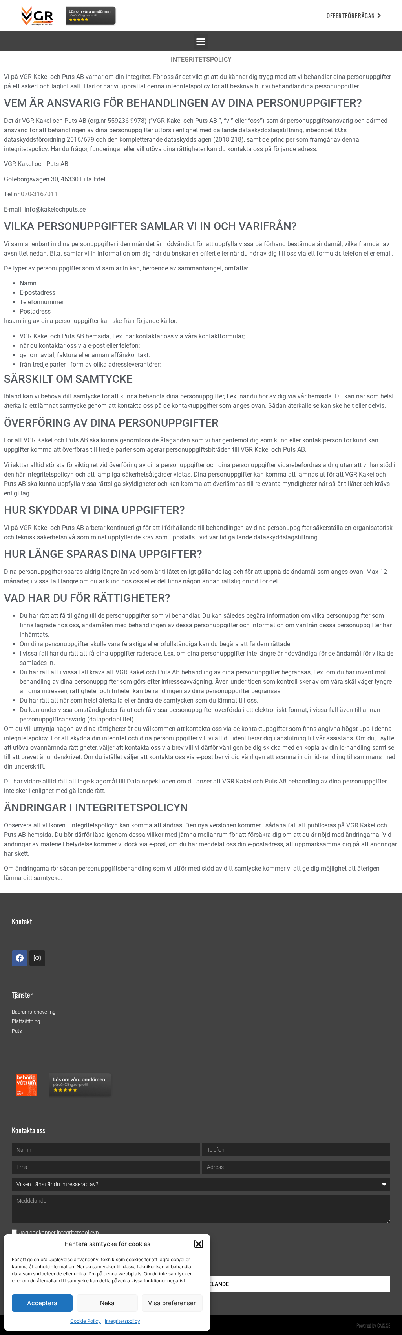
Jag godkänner (59, 1232)
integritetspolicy (122, 1321)
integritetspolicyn (78, 1232)
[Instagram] (37, 958)
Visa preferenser (172, 1303)
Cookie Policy (85, 1321)
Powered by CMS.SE (373, 1325)
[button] (199, 1244)
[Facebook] (19, 958)
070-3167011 (40, 194)
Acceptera (42, 1303)
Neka (107, 1303)
